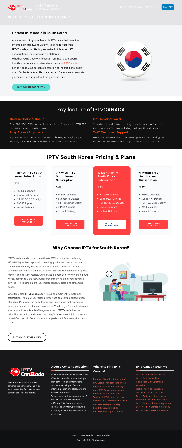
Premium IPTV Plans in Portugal (108, 393)
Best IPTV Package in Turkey (106, 404)
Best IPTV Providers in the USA (151, 374)
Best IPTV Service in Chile (105, 408)
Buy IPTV (168, 7)
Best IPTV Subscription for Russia (109, 411)
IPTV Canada (46, 5)
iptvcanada (100, 440)
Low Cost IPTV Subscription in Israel (110, 382)
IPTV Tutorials (152, 7)
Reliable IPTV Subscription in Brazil (110, 400)
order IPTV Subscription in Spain (109, 390)
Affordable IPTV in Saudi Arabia (151, 399)
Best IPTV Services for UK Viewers (152, 396)
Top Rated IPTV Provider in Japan (109, 397)
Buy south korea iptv (29, 220)
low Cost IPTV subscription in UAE (109, 379)
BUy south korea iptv (31, 87)
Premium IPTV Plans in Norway (108, 386)
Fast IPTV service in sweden (149, 388)
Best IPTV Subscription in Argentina (153, 403)
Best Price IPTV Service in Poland (152, 410)
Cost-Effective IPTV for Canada (151, 392)
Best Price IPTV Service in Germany (153, 406)
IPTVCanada (70, 63)
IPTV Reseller (135, 7)
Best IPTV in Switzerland (148, 378)
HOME (123, 7)
